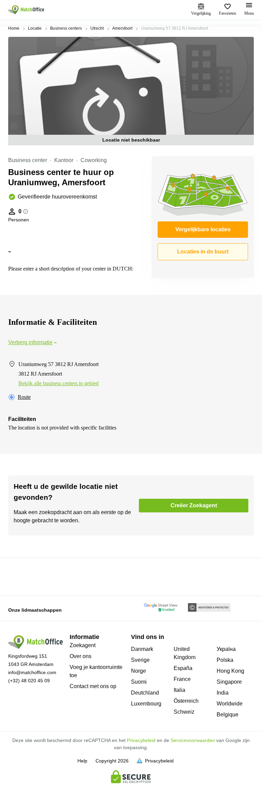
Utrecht (97, 28)
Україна (226, 649)
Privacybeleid (141, 740)
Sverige (140, 660)
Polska (225, 660)
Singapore (229, 682)
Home (13, 28)
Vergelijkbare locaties (203, 229)
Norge (138, 671)
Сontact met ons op (93, 686)
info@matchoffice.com (32, 672)
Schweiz (184, 712)
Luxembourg (146, 704)
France (182, 679)
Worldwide (230, 704)
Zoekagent (83, 645)
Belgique (227, 714)
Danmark (142, 649)
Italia (179, 690)
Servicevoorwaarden (193, 740)
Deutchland (145, 693)
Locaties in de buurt (203, 251)
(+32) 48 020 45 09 (29, 680)
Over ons (80, 656)
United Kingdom (184, 653)
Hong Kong (230, 671)
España (183, 668)
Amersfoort (122, 28)
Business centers (66, 28)
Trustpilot (18, 576)
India (223, 693)
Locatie (35, 28)
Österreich (186, 701)
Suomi (139, 682)
